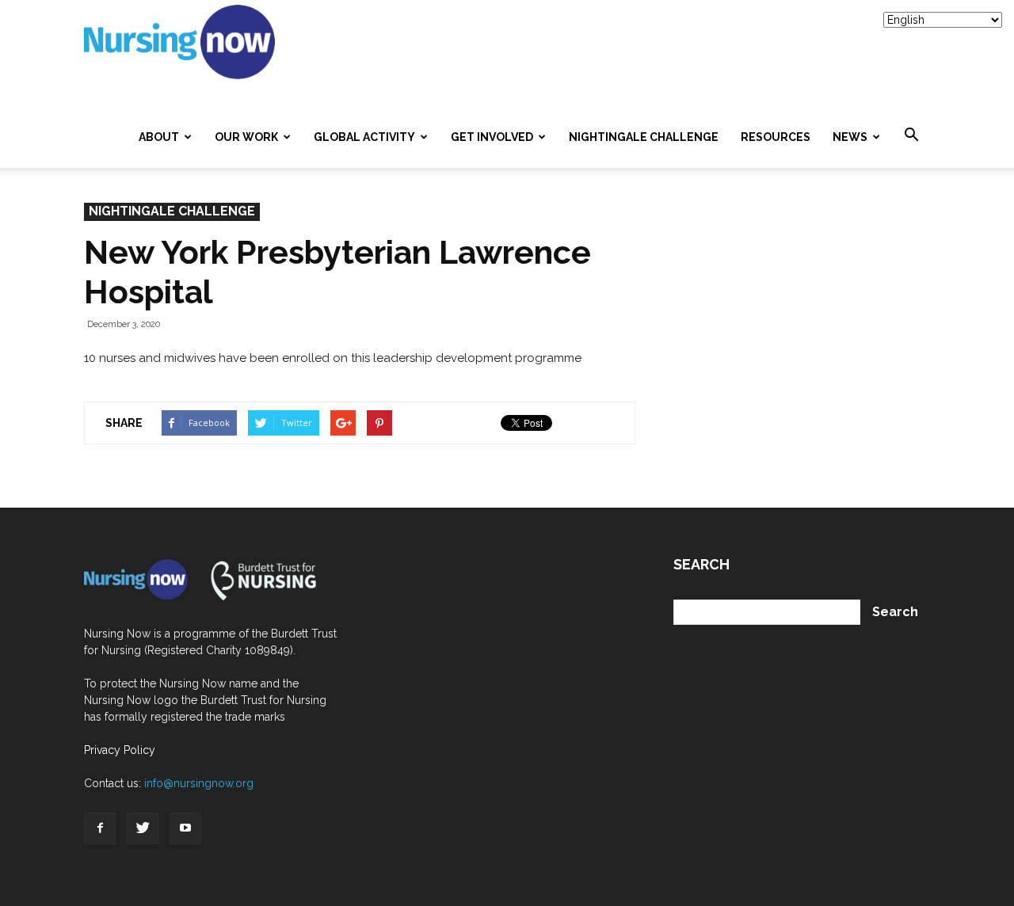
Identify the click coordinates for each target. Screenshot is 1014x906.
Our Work (246, 137)
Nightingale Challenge (644, 137)
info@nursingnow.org (199, 783)
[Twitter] (142, 828)
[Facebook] (100, 828)
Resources (775, 137)
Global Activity (364, 137)
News (850, 137)
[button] (911, 135)
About (159, 137)
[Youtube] (185, 828)
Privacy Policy (119, 750)
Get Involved (492, 137)
